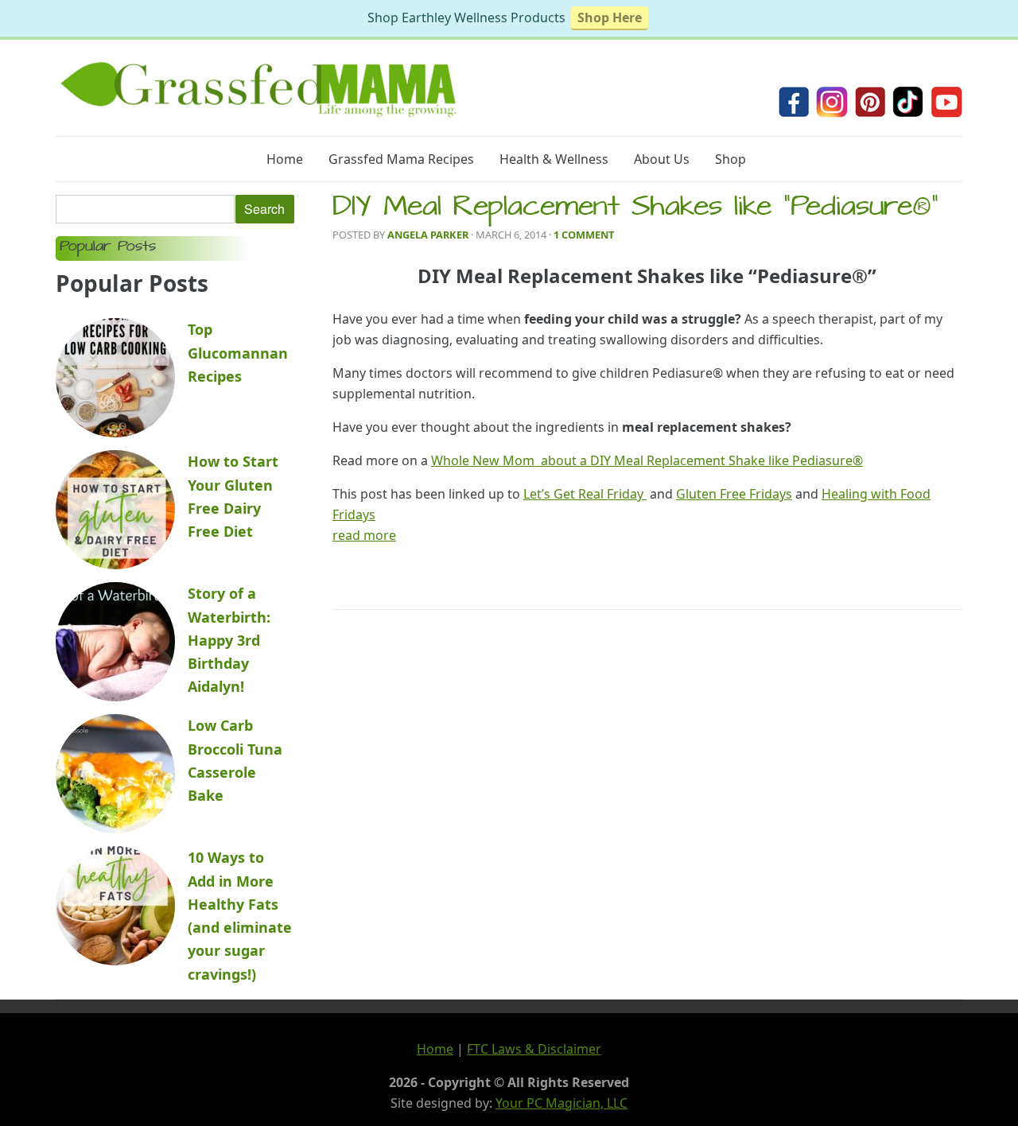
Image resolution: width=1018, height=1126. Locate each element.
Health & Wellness (553, 159)
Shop (730, 159)
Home (284, 159)
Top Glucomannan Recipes (238, 353)
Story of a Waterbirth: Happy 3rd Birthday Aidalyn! (229, 640)
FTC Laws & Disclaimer (534, 1049)
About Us (662, 159)
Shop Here (609, 17)
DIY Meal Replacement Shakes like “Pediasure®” (635, 209)
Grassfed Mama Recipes (401, 159)
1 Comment (584, 234)
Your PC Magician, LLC (561, 1103)
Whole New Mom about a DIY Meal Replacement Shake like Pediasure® (647, 460)
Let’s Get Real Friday (585, 494)
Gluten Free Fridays (734, 494)
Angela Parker (427, 234)
